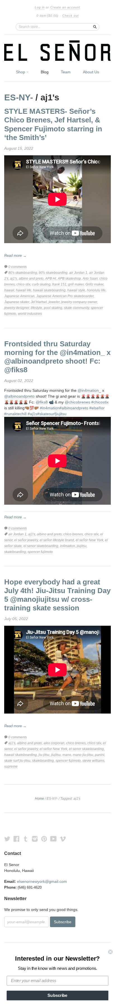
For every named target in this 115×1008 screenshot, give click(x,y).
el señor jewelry (26, 540)
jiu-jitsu (44, 755)
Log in (40, 7)
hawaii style (76, 290)
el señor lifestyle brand (57, 540)
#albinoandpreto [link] (73, 408)
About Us (91, 72)
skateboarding (15, 552)
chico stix (23, 284)
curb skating (41, 284)
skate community (76, 308)
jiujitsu (82, 546)
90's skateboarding (53, 273)
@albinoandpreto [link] (19, 396)
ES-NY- (18, 97)
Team (66, 72)
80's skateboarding (22, 273)
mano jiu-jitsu (83, 755)
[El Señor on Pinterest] (44, 838)
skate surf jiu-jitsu (17, 761)
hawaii (9, 290)
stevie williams (93, 761)
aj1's (13, 279)
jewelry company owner (79, 302)
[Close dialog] (110, 951)
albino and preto (31, 279)
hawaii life (23, 290)
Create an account (65, 7)
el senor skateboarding (40, 546)
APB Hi (50, 279)
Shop (21, 72)
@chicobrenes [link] (77, 402)
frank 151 (59, 284)
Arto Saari (90, 279)
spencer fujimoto (40, 552)
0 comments (17, 267)
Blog (45, 72)
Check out (70, 15)
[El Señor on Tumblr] (26, 838)
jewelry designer (16, 308)
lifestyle (36, 308)
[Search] (95, 26)
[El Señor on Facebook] (16, 838)
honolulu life (96, 290)
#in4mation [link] (49, 408)
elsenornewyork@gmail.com (42, 881)
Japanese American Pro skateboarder (65, 296)
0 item (48, 15)
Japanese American (19, 296)
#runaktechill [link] (15, 414)
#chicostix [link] (100, 402)
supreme (11, 766)
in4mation (67, 546)
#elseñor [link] (97, 408)
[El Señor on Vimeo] (63, 838)
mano (67, 755)
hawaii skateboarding (49, 290)
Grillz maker (94, 284)
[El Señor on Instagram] (35, 838)
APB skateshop (69, 279)
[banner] (57, 50)
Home (39, 799)
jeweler (54, 302)
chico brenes (73, 534)
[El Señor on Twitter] (7, 838)
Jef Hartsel (39, 302)
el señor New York (89, 540)
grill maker (76, 284)
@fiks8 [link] (42, 402)
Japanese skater (16, 302)
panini (99, 755)
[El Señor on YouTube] (53, 838)
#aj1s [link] (32, 414)
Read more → (15, 255)
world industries (30, 314)
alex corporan (54, 743)
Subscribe (57, 995)
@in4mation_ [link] (89, 390)
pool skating (53, 308)
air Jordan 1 (78, 273)
